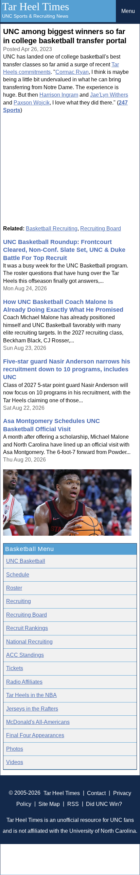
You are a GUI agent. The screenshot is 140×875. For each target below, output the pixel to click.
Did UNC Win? (104, 804)
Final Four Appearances (35, 735)
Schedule (17, 575)
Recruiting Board (100, 228)
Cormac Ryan (72, 72)
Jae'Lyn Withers (109, 95)
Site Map (49, 804)
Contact (96, 793)
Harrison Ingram (58, 95)
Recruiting (18, 601)
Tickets (14, 668)
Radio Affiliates (24, 682)
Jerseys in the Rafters (32, 709)
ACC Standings (25, 655)
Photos (14, 749)
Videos (14, 762)
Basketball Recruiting (51, 228)
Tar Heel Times (35, 6)
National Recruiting (29, 642)
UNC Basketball (25, 561)
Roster (14, 588)
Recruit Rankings (27, 628)
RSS (73, 804)
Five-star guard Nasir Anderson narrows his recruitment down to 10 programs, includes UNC (66, 369)
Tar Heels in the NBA (31, 695)
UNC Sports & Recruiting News (35, 16)
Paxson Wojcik (32, 103)
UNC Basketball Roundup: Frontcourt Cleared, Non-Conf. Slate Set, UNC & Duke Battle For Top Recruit (64, 250)
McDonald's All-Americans (38, 722)
